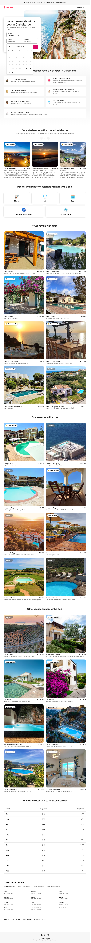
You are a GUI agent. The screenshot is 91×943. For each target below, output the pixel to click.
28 (26, 68)
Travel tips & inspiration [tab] (53, 886)
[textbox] (14, 42)
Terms (41, 940)
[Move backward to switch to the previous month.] (9, 46)
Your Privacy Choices (50, 940)
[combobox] (22, 35)
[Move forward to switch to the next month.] (30, 46)
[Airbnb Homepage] (8, 7)
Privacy (35, 940)
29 (30, 68)
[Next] (48, 138)
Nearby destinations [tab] (9, 886)
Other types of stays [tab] (24, 886)
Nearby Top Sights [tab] (38, 886)
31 (13, 72)
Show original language (59, 2)
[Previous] (41, 138)
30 (9, 72)
